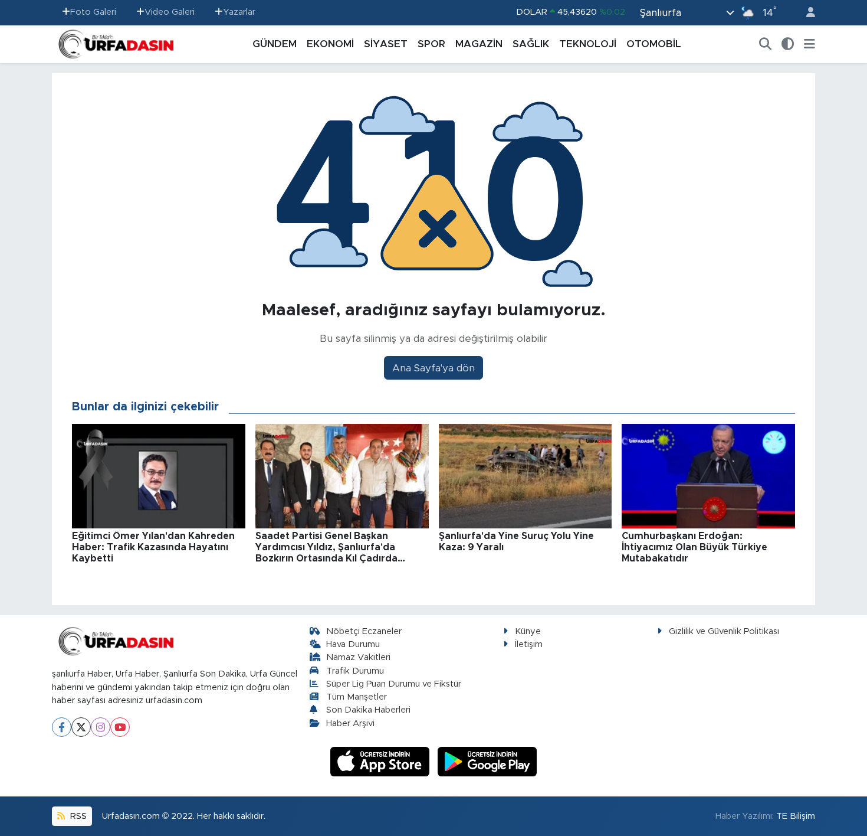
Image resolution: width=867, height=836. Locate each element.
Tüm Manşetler (356, 697)
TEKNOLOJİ (587, 44)
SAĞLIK (531, 44)
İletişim (529, 644)
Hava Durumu (353, 644)
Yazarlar (239, 12)
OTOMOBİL (653, 44)
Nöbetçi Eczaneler (364, 631)
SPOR (431, 44)
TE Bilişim (795, 816)
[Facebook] (61, 727)
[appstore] (381, 761)
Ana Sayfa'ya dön (433, 368)
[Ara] (765, 44)
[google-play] (487, 761)
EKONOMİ (330, 44)
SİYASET (386, 44)
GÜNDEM (274, 44)
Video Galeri (169, 12)
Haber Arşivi (350, 723)
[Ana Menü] (809, 44)
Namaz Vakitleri (358, 657)
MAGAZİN (479, 44)
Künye (528, 631)
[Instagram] (100, 727)
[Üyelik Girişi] (805, 12)
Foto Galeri (93, 12)
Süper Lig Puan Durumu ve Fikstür (393, 684)
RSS (77, 816)
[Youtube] (120, 727)
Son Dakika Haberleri (368, 710)
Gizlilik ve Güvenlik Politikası (724, 631)
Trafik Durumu (355, 671)
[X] (81, 727)
